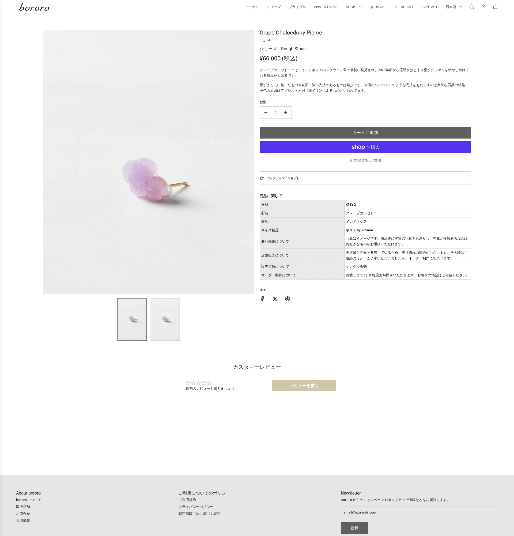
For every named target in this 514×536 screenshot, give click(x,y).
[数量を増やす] (286, 112)
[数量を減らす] (266, 112)
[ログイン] (483, 7)
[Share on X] (275, 299)
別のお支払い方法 (365, 160)
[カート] (495, 7)
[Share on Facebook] (262, 299)
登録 (354, 528)
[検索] (472, 7)
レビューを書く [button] (304, 385)
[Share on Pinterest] (287, 299)
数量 (263, 102)
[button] (47, 162)
